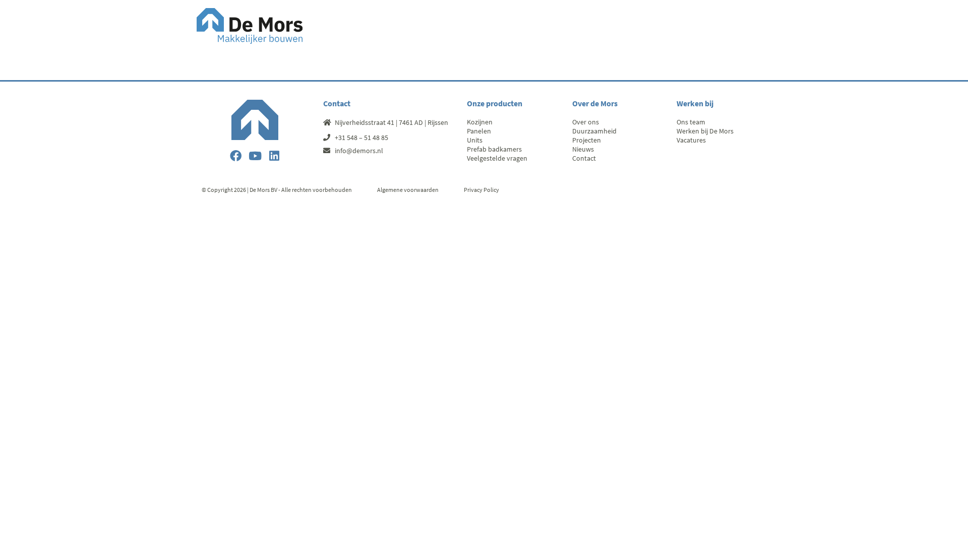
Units (474, 140)
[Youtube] (255, 156)
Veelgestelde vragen (497, 158)
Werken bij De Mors (705, 130)
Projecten (586, 140)
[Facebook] (235, 156)
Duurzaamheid (594, 130)
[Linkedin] (274, 156)
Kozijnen (480, 121)
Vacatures (691, 140)
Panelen (479, 130)
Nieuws (583, 149)
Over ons (585, 121)
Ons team (691, 121)
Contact (584, 158)
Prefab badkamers (494, 149)
